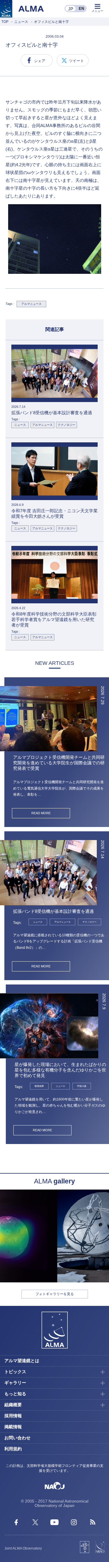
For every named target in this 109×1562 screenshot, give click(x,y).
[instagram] (74, 1523)
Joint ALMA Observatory (23, 1548)
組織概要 (13, 1404)
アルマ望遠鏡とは (21, 1360)
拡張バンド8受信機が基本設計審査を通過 (53, 911)
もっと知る (15, 1393)
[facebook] (16, 1523)
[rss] (93, 1523)
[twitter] (35, 1523)
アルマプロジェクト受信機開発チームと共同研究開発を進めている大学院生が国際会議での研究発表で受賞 (59, 763)
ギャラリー (15, 1382)
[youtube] (54, 1523)
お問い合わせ (17, 1437)
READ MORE (41, 813)
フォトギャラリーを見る (54, 1294)
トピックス (15, 1371)
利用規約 (13, 1448)
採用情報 (13, 1415)
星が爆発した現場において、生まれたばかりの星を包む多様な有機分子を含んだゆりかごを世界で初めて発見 (60, 1070)
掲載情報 (13, 1426)
